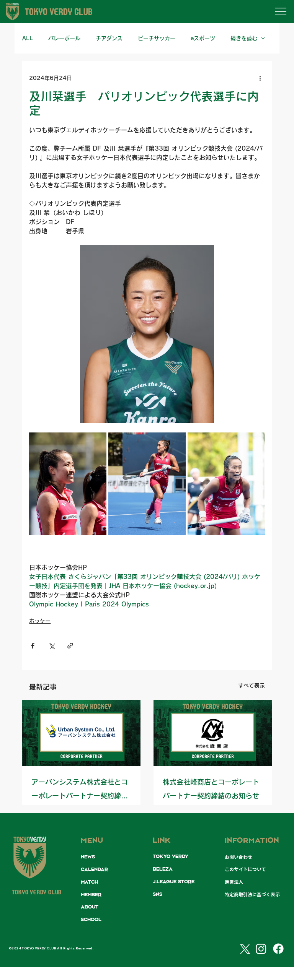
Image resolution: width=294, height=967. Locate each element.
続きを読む (243, 38)
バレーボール (64, 38)
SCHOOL (91, 919)
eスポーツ (203, 38)
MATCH (89, 882)
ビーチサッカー (156, 38)
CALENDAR (94, 869)
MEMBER (91, 894)
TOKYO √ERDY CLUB (37, 893)
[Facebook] (278, 949)
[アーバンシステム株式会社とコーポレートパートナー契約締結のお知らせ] (81, 733)
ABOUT (89, 907)
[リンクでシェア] (70, 645)
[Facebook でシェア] (32, 645)
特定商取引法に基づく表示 (252, 894)
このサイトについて (245, 869)
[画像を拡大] (67, 483)
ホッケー (40, 621)
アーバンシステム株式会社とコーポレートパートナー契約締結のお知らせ (79, 790)
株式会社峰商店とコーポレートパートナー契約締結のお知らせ (211, 788)
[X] (244, 949)
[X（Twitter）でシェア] (51, 645)
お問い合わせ (238, 857)
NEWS (88, 857)
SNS (157, 894)
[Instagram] (261, 949)
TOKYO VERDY (170, 856)
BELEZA (163, 869)
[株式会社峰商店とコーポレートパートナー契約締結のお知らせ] (213, 733)
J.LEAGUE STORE (173, 881)
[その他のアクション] (260, 78)
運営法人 (234, 881)
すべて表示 (251, 685)
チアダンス (109, 38)
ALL (27, 38)
